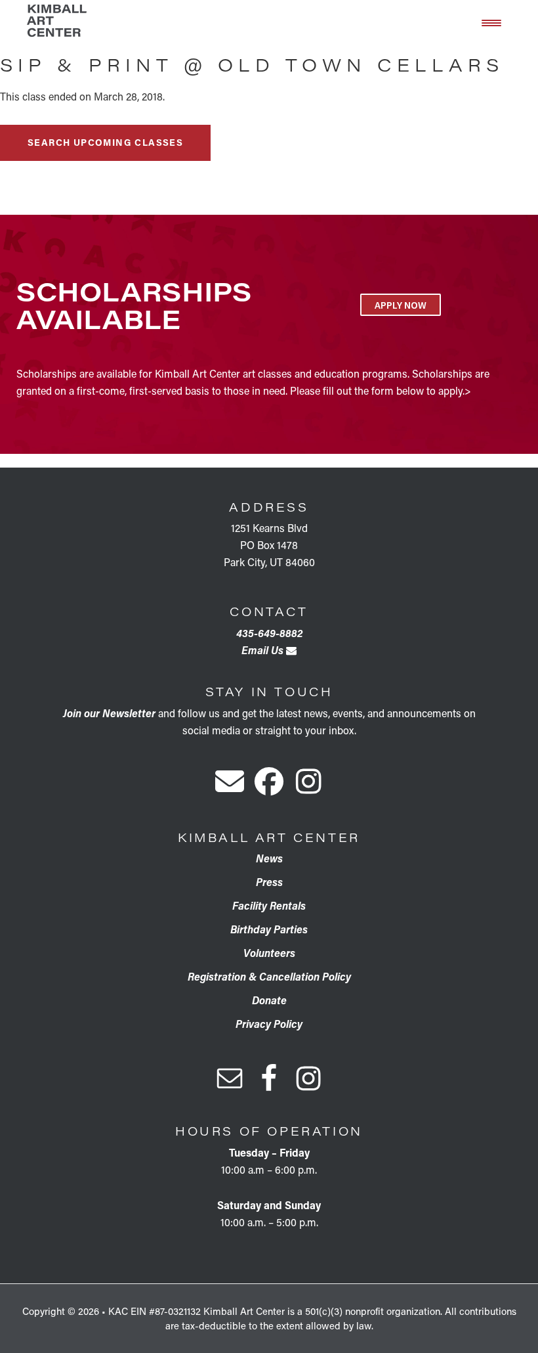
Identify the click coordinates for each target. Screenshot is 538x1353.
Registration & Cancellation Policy (269, 976)
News (269, 858)
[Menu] (491, 22)
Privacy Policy (269, 1024)
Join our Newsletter (109, 713)
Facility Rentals (269, 905)
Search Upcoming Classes (105, 142)
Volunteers (269, 953)
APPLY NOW (400, 304)
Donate (269, 1000)
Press (269, 882)
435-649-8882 (269, 633)
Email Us (263, 650)
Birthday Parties (269, 929)
